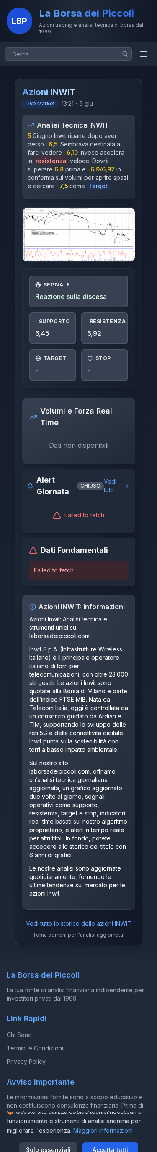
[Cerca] (125, 54)
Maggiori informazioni (103, 1130)
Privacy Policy (26, 1061)
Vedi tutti (110, 485)
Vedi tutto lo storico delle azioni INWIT (78, 923)
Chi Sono (19, 1034)
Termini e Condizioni (35, 1048)
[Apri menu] (143, 54)
